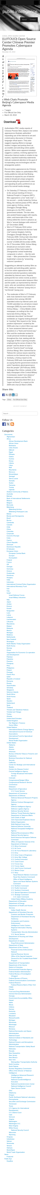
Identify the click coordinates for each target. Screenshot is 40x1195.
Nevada (11, 1051)
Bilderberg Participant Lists (18, 511)
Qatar (9, 677)
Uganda (11, 489)
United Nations (12, 727)
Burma (9, 520)
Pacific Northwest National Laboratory (22, 1097)
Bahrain (9, 496)
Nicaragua (10, 641)
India (8, 580)
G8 (8, 564)
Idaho (11, 1002)
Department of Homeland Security (21, 912)
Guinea (11, 459)
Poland (9, 670)
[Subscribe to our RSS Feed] (12, 424)
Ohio (10, 1090)
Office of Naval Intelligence (22, 879)
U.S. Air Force (16, 848)
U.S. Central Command (19, 859)
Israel (9, 593)
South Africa (11, 694)
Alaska (11, 747)
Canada (9, 525)
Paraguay (10, 663)
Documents (8, 434)
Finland (9, 560)
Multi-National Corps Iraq (20, 824)
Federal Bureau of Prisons (18, 978)
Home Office (13, 725)
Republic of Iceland (13, 679)
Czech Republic (12, 542)
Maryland (12, 1016)
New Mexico (13, 1057)
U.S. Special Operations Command (23, 892)
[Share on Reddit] (10, 395)
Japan (9, 602)
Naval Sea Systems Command (24, 877)
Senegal (12, 476)
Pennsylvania (13, 1099)
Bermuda (10, 505)
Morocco (12, 472)
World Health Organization (18, 740)
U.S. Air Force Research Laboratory (23, 850)
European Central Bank (17, 553)
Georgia (9, 566)
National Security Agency (20, 835)
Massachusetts (14, 1018)
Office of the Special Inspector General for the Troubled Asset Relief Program (24, 958)
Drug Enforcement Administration (22, 943)
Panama (10, 661)
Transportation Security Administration (24, 932)
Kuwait (9, 608)
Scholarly (10, 688)
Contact (33, 20)
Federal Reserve (15, 983)
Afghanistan (11, 437)
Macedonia (10, 624)
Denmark (10, 544)
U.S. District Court (15, 1112)
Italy (8, 600)
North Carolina (14, 1064)
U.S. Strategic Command (20, 895)
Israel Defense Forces (16, 595)
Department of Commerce (18, 793)
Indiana (11, 1007)
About (24, 20)
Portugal (10, 672)
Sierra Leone (13, 478)
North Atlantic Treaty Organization (18, 644)
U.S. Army (14, 853)
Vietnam (9, 1148)
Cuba (8, 538)
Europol (11, 555)
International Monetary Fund (17, 586)
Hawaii (11, 1000)
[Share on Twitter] (6, 395)
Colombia (10, 531)
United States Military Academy (22, 899)
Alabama (12, 745)
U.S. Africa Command (18, 846)
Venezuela (10, 1143)
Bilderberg (10, 507)
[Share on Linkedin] (13, 395)
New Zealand (11, 639)
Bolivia (9, 514)
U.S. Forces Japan (17, 866)
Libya (11, 465)
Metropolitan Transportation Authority (24, 1062)
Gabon (11, 456)
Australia (10, 494)
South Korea (11, 696)
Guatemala (10, 573)
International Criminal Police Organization (21, 584)
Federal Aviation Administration (20, 972)
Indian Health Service (18, 910)
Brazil (9, 518)
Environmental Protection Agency (20, 969)
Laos (8, 613)
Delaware (12, 787)
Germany (10, 569)
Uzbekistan (10, 1139)
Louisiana (12, 1013)
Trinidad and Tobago (14, 712)
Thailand (10, 707)
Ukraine (9, 716)
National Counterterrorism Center (23, 1084)
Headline (10, 1161)
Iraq (8, 591)
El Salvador (11, 549)
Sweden (9, 701)
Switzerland (11, 703)
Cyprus (9, 540)
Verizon (9, 1146)
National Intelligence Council (21, 1086)
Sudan (11, 483)
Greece (9, 571)
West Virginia (13, 1126)
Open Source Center (16, 36)
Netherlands (11, 637)
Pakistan (10, 657)
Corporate (10, 533)
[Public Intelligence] (20, 11)
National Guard (14, 1035)
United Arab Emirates (14, 718)
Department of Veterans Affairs (22, 815)
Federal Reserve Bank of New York (23, 985)
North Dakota (13, 1066)
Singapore (10, 690)
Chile (8, 527)
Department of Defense (17, 795)
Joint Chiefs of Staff (18, 817)
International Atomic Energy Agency (21, 729)
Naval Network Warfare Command (25, 875)
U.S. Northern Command (20, 886)
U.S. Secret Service (18, 934)
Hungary (10, 577)
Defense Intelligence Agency (21, 806)
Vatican (9, 1141)
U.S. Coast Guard (17, 861)
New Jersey (13, 1055)
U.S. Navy (14, 872)
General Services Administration (20, 994)
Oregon (11, 1095)
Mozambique (13, 474)
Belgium (9, 503)
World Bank (11, 1150)
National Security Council (20, 1130)
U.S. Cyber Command (21, 897)
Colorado (12, 778)
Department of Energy (16, 903)
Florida (11, 989)
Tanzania (12, 485)
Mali (10, 467)
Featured (10, 1156)
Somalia (12, 481)
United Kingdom (12, 721)
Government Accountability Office (20, 998)
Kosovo (9, 606)
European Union (12, 551)
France (9, 562)
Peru (8, 665)
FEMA (11, 987)
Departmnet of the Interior (18, 965)
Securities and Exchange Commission (22, 1101)
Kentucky (12, 1011)
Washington (13, 1121)
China (4, 36)
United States (11, 743)
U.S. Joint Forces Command (21, 868)
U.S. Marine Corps (17, 870)
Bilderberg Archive (15, 509)
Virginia (11, 1119)
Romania (10, 681)
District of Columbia (16, 967)
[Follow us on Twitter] (8, 424)
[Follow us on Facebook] (4, 424)
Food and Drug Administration (19, 991)
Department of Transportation (19, 963)
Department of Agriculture (18, 789)
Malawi (9, 626)
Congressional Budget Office (19, 780)
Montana (12, 1029)
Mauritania (12, 470)
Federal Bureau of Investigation (20, 974)
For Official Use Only (20, 399)
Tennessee (13, 1104)
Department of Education (17, 901)
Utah (10, 1115)
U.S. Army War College (19, 857)
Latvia (9, 615)
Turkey (9, 714)
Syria (8, 705)
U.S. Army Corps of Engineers (21, 855)
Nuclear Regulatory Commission (20, 1068)
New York (12, 1060)
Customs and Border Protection (22, 914)
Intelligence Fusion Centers (20, 925)
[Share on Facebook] (3, 395)
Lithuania (10, 621)
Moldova (10, 635)
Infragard (14, 976)
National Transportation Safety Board (22, 1046)
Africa (9, 439)
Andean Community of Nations (17, 492)
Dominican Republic (14, 547)
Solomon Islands (12, 692)
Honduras (10, 575)
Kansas (11, 1009)
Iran (8, 588)
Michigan (10, 632)
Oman (9, 650)
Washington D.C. (15, 1123)
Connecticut (13, 784)
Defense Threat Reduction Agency (23, 813)
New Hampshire (14, 1053)
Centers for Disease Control (18, 769)
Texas (11, 1106)
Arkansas (12, 751)
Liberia (11, 463)
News (6, 1154)
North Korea (11, 646)
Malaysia (10, 628)
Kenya (11, 461)
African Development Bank (18, 441)
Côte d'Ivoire (13, 448)
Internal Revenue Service (20, 954)
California (12, 762)
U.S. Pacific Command (19, 888)
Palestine (10, 659)
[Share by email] (16, 395)
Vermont (12, 1117)
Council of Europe (13, 536)
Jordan (9, 604)
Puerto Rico (11, 674)
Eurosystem (13, 558)
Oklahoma (12, 1093)
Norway (9, 648)
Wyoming (12, 1134)
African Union (13, 443)
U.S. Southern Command (20, 890)
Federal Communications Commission (22, 980)
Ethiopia (12, 454)
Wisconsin (12, 1132)
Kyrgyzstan (10, 611)
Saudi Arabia (11, 685)
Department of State (16, 945)
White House (13, 1128)
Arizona (11, 749)
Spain (9, 699)
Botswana (12, 445)
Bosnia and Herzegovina (15, 516)
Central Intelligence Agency (18, 771)
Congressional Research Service (20, 782)
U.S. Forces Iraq (17, 864)
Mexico (9, 630)
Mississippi (12, 1024)
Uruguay (10, 1137)
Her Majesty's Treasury (17, 723)
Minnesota (12, 1022)
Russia (9, 683)
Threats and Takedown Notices (17, 710)
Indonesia (10, 582)
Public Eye (8, 1159)
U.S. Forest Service (18, 791)
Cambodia (10, 522)
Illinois (11, 1005)
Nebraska (12, 1049)
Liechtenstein (11, 619)
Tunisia (11, 487)
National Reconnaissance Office (22, 833)
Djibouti (11, 450)
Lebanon (10, 617)
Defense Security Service (20, 811)
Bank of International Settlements (18, 498)
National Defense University (21, 826)
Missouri (12, 1027)
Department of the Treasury (18, 947)
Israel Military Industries (17, 597)
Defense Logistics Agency (20, 809)
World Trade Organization (16, 1152)
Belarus (9, 500)
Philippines (10, 668)
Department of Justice (16, 941)
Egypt (11, 452)
